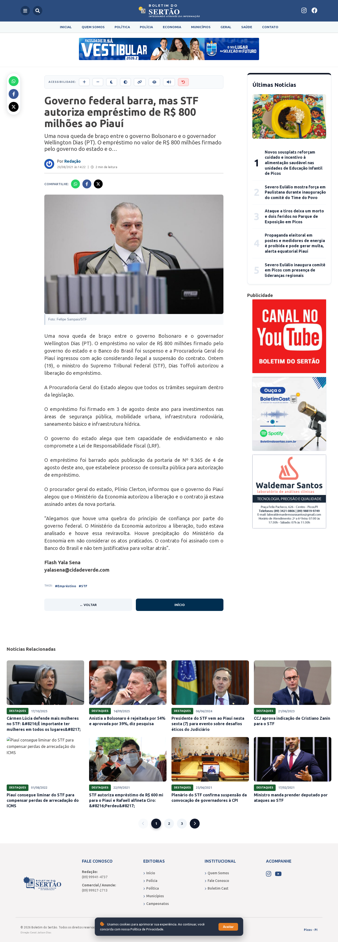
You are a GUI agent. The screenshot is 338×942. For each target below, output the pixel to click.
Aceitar (228, 927)
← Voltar (88, 604)
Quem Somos (93, 27)
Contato (270, 27)
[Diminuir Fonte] (98, 82)
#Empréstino (65, 586)
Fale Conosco (218, 881)
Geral (225, 27)
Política (122, 27)
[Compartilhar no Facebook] (14, 94)
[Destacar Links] (140, 82)
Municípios (201, 27)
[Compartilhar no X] (14, 107)
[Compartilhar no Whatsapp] (14, 81)
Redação (72, 161)
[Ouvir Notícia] (169, 82)
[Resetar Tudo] (183, 82)
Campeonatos (157, 904)
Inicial (66, 27)
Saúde (246, 27)
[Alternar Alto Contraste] (125, 82)
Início (179, 604)
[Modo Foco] (154, 82)
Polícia (146, 27)
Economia (172, 27)
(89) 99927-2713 (95, 890)
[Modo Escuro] (111, 82)
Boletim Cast (218, 888)
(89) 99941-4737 (95, 877)
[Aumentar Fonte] (84, 82)
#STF (83, 586)
